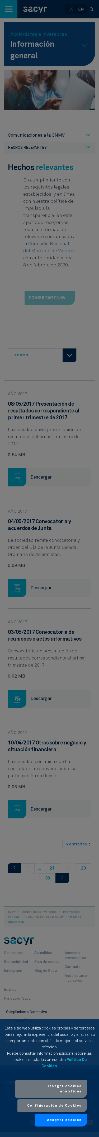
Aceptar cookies (64, 1120)
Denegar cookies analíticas (64, 1089)
